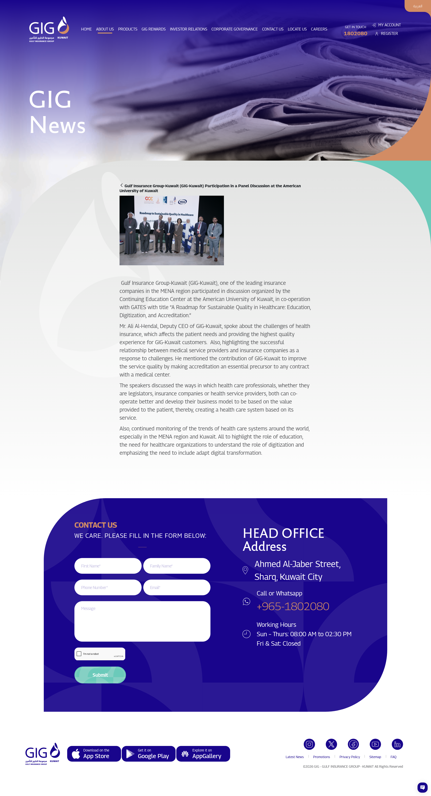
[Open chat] (423, 788)
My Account (389, 25)
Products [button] (127, 29)
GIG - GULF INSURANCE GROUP (337, 766)
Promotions (321, 757)
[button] (100, 675)
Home (87, 29)
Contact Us (274, 29)
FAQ (393, 757)
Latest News (295, 757)
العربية (417, 6)
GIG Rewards (155, 29)
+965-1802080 (293, 606)
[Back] (122, 185)
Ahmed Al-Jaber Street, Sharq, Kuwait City (297, 570)
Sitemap (375, 757)
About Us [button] (105, 29)
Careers (320, 29)
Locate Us (298, 29)
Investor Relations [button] (188, 29)
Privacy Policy (350, 757)
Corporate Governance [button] (234, 29)
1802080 (355, 33)
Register (389, 33)
